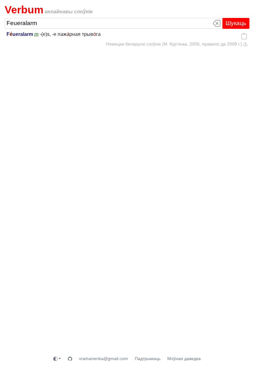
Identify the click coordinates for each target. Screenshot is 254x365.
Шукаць (236, 23)
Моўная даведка (184, 358)
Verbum (24, 9)
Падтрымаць (147, 358)
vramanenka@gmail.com (103, 358)
